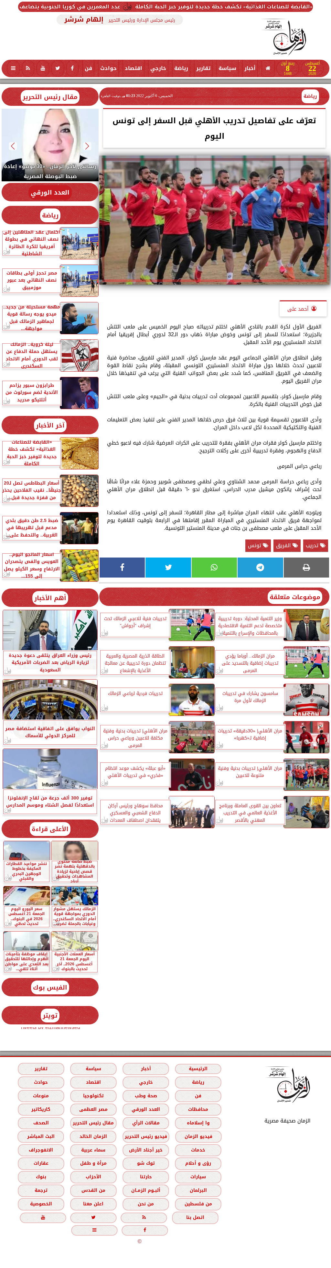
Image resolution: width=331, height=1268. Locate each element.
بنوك (41, 1176)
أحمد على (298, 309)
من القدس (93, 1190)
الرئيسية (198, 1068)
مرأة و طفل (93, 1163)
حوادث (108, 68)
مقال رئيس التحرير (50, 97)
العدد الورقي (50, 192)
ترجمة (41, 1190)
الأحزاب (93, 1176)
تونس (255, 545)
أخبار (250, 68)
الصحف (41, 1123)
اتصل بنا (195, 1217)
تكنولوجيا (93, 1096)
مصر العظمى (93, 1109)
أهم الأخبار (50, 598)
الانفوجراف (41, 1150)
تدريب (313, 545)
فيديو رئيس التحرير (146, 1136)
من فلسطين (198, 1204)
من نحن (146, 1204)
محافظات (198, 1109)
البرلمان (198, 1190)
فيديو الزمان (198, 1136)
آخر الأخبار (50, 425)
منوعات (41, 1096)
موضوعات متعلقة (295, 597)
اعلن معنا (93, 1204)
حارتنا (146, 1176)
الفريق (284, 545)
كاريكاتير (40, 1109)
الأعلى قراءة (50, 829)
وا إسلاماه (198, 1123)
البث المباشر (41, 1136)
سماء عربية (93, 1150)
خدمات (198, 1150)
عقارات (41, 1163)
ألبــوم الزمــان (145, 1190)
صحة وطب (146, 1096)
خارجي (158, 68)
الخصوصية (41, 1204)
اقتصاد (133, 68)
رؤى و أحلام (198, 1163)
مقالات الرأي (146, 1123)
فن (88, 68)
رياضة (181, 68)
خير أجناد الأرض (146, 1150)
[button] (87, 146)
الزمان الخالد (93, 1136)
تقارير (203, 68)
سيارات (198, 1176)
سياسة (227, 68)
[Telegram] (260, 568)
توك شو (146, 1163)
